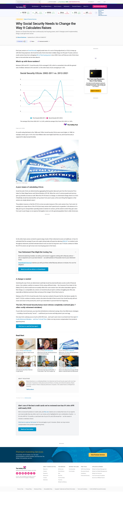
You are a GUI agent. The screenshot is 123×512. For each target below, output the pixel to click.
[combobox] (28, 2)
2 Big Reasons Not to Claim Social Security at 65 (25, 353)
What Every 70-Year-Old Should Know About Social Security (68, 353)
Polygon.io (32, 477)
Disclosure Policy (38, 489)
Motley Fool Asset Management (99, 469)
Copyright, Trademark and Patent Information (65, 489)
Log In (99, 1)
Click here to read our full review (27, 422)
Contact (45, 477)
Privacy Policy (29, 489)
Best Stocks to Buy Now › (100, 6)
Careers (45, 471)
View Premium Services (98, 455)
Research (45, 473)
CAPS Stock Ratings (85, 469)
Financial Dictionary (85, 475)
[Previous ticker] (17, 13)
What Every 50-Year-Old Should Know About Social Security (47, 353)
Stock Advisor (61, 471)
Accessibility (91, 1)
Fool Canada (71, 471)
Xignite (26, 477)
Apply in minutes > (96, 90)
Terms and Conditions (82, 489)
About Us (45, 469)
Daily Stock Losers (102, 15)
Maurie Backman (22, 37)
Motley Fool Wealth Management (99, 471)
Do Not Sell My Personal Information (98, 489)
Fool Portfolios (61, 477)
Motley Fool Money (62, 482)
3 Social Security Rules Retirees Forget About (24, 370)
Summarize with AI (43, 41)
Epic (59, 473)
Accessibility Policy (48, 489)
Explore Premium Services (30, 19)
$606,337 (65, 241)
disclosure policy (28, 397)
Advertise (45, 479)
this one (46, 412)
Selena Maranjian (27, 350)
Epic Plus (60, 475)
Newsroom (45, 475)
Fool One (60, 479)
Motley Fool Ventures (97, 473)
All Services (60, 469)
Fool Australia (72, 469)
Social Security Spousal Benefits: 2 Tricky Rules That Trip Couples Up (46, 370)
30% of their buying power (43, 55)
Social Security (32, 50)
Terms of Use (20, 489)
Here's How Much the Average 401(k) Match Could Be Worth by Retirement (68, 370)
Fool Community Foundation (98, 475)
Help (105, 1)
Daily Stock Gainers (100, 13)
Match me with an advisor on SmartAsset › (33, 269)
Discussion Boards (85, 471)
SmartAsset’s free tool (25, 262)
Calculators (83, 473)
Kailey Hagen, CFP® (71, 368)
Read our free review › (27, 429)
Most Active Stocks (101, 11)
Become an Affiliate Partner (98, 477)
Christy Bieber (26, 368)
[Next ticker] (96, 13)
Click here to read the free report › (29, 326)
